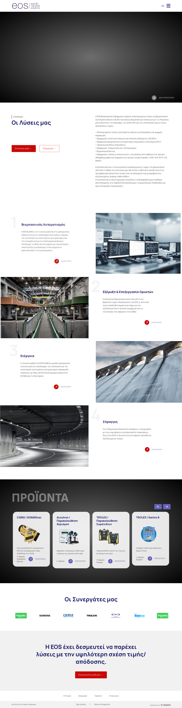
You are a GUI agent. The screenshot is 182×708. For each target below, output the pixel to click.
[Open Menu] (168, 5)
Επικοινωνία (114, 696)
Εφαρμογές (82, 696)
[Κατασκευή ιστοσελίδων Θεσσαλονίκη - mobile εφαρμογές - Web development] (165, 705)
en (163, 6)
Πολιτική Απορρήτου (102, 704)
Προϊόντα (98, 696)
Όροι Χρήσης (81, 704)
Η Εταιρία (67, 696)
